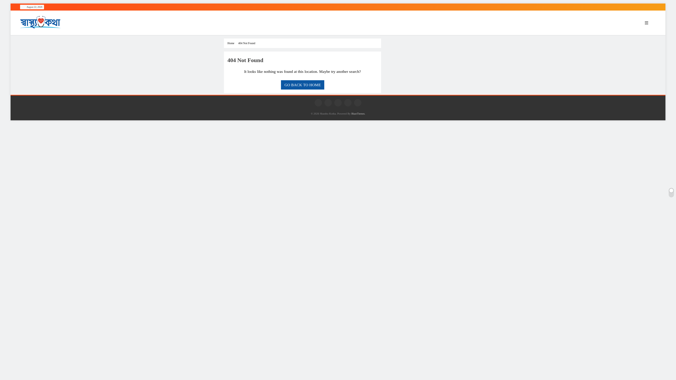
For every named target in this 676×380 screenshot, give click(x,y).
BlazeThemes (358, 113)
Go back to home (302, 85)
